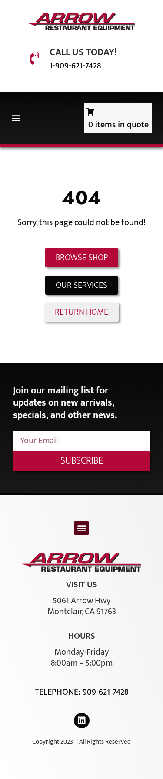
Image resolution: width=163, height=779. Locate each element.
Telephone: (59, 692)
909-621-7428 (105, 692)
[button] (16, 118)
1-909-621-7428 (75, 65)
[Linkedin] (82, 720)
